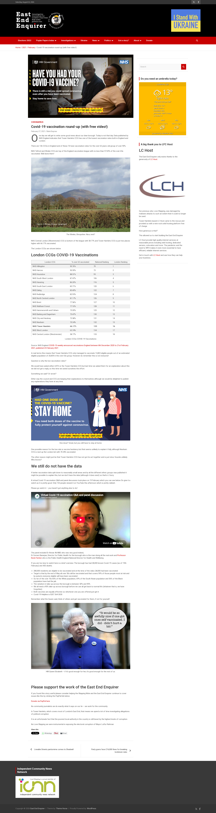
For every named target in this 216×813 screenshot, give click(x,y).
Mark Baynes (52, 131)
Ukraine (84, 40)
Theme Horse (61, 808)
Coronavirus (37, 122)
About (136, 40)
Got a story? (123, 40)
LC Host (157, 255)
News (94, 40)
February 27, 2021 (38, 131)
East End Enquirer (37, 808)
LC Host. (154, 159)
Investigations (67, 40)
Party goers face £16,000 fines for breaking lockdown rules (109, 750)
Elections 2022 (24, 40)
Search (183, 67)
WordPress (91, 808)
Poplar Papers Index (45, 40)
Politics (107, 40)
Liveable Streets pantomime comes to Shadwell (54, 749)
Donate (149, 40)
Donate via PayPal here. (40, 701)
